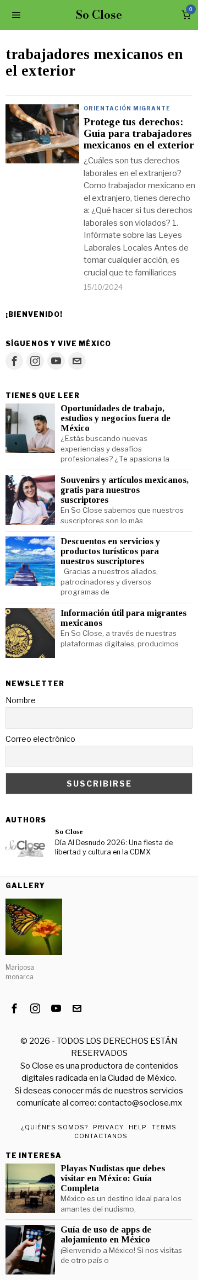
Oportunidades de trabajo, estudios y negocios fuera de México (115, 418)
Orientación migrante (127, 108)
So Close (69, 831)
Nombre (21, 700)
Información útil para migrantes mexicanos (123, 618)
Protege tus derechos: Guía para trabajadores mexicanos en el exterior (139, 133)
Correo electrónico (40, 738)
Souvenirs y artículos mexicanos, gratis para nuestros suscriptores (125, 490)
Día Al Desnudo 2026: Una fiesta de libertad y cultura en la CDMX (114, 847)
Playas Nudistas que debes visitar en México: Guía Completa (113, 1178)
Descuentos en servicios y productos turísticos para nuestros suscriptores (110, 551)
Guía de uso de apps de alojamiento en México (106, 1235)
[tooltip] (14, 361)
